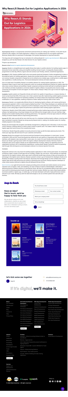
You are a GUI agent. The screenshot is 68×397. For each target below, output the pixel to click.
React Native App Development (56, 309)
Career (8, 307)
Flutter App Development (54, 311)
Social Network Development (55, 336)
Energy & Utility (10, 355)
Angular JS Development (40, 307)
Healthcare (9, 338)
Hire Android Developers (26, 323)
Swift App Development (54, 314)
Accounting (9, 342)
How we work (9, 305)
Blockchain (9, 340)
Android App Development (54, 307)
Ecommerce (9, 353)
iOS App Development (53, 305)
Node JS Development (39, 311)
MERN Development (39, 317)
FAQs (7, 314)
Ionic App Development (54, 320)
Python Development (39, 324)
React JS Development (39, 309)
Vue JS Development (39, 313)
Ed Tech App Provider (11, 347)
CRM (7, 351)
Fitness (8, 336)
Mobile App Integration (54, 318)
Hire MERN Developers (26, 319)
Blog (7, 309)
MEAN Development (39, 315)
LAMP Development (39, 319)
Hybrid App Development (54, 316)
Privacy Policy (9, 316)
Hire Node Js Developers (26, 311)
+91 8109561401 (50, 281)
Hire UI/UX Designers (25, 321)
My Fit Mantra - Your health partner (29, 351)
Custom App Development (54, 303)
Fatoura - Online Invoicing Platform (29, 349)
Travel (7, 349)
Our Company (9, 303)
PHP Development (38, 322)
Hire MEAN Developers (26, 317)
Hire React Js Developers (26, 308)
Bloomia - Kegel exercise (26, 340)
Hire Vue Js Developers (26, 313)
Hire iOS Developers (25, 325)
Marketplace (9, 344)
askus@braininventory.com (53, 277)
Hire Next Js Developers (26, 315)
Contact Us (9, 311)
